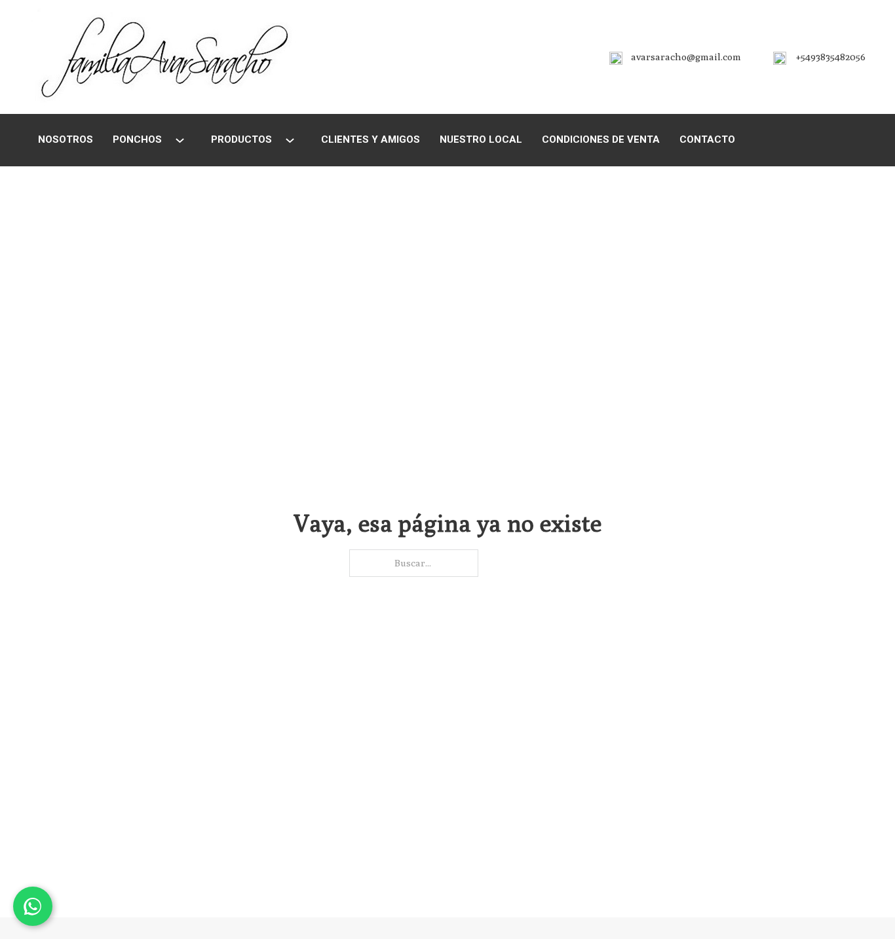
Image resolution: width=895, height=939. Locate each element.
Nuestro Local (481, 139)
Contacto (707, 139)
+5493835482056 (831, 56)
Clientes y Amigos (370, 139)
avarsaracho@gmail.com (686, 56)
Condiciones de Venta (601, 139)
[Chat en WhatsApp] (32, 906)
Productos (241, 139)
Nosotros (65, 139)
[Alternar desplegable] (180, 140)
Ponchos (137, 139)
